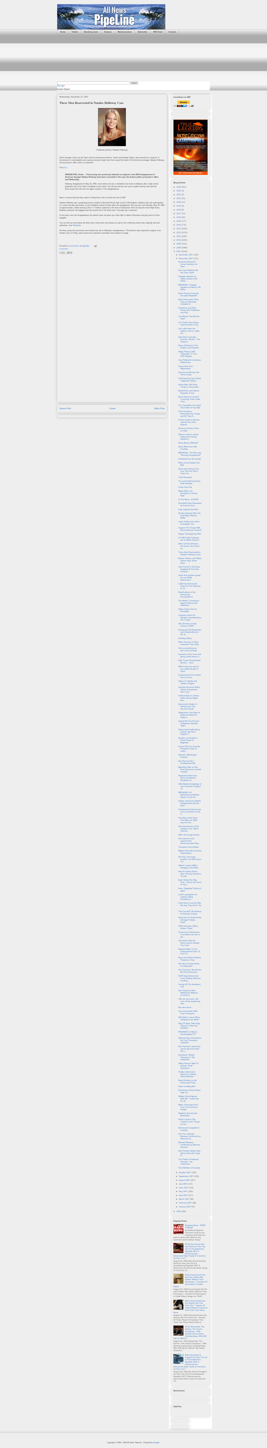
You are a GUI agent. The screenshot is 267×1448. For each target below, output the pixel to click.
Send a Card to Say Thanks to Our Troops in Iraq (189, 1121)
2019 (178, 206)
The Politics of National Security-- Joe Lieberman (188, 1161)
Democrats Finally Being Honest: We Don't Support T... (189, 731)
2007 (178, 251)
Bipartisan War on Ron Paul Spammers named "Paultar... (189, 769)
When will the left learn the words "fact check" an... (189, 546)
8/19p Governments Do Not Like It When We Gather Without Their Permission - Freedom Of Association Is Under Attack (190, 1281)
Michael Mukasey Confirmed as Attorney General (189, 1144)
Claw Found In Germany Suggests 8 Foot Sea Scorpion (189, 569)
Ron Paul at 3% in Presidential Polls (186, 762)
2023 (178, 194)
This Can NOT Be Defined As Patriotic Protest (189, 912)
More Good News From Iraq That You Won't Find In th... (188, 471)
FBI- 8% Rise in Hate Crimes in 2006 (187, 625)
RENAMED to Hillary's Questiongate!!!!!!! (187, 1033)
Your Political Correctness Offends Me (189, 361)
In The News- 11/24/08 (188, 499)
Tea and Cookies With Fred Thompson (187, 1012)
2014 (178, 225)
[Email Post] (95, 246)
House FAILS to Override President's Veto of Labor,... (189, 748)
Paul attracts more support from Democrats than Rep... (189, 840)
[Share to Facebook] (68, 252)
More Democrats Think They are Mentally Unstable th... (188, 301)
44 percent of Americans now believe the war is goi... (189, 934)
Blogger (156, 1442)
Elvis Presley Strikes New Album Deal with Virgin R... (189, 1153)
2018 (178, 210)
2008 (178, 247)
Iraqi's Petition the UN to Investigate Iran (189, 522)
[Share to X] (66, 252)
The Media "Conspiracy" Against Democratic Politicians (189, 603)
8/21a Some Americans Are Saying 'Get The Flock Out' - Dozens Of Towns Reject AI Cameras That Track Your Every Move (190, 1307)
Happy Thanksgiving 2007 (189, 534)
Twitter (75, 32)
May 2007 (183, 1191)
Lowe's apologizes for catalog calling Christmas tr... (187, 896)
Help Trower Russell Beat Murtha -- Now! (189, 661)
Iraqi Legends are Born (188, 509)
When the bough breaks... (189, 835)
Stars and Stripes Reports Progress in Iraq (189, 958)
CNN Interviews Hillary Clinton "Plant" (188, 927)
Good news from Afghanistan (185, 367)
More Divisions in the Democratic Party (187, 1081)
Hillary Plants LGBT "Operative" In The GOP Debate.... (187, 354)
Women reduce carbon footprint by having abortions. (188, 436)
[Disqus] (112, 293)
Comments (63, 249)
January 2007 (185, 1207)
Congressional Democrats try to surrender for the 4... (189, 811)
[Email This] (60, 252)
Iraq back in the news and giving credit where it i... (189, 655)
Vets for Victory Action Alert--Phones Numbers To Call (189, 873)
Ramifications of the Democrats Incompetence (187, 594)
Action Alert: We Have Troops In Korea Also (188, 385)
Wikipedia (77, 225)
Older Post (159, 408)
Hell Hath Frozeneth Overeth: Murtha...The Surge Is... (189, 339)
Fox (65, 168)
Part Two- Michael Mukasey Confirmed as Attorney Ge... (189, 1136)
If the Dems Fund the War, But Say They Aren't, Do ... (189, 905)
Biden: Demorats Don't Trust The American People (188, 1107)
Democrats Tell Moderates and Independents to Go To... (189, 632)
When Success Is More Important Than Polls (188, 643)
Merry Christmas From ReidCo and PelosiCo (188, 346)
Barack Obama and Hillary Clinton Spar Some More (189, 560)
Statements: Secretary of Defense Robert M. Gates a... (189, 714)
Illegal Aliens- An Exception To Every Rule (187, 493)
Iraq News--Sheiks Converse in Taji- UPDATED (186, 1057)
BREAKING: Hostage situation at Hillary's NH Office (189, 287)
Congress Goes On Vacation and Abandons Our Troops (189, 617)
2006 (178, 1211)
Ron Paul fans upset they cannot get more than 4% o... (189, 1048)
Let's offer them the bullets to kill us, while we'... (188, 330)
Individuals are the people (189, 459)
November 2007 (186, 258)
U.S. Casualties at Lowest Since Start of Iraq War (189, 406)
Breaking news (91, 32)
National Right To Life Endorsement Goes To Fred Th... (189, 951)
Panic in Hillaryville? (187, 1086)
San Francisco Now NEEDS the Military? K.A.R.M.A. (188, 992)
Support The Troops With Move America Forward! (189, 529)
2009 (178, 244)
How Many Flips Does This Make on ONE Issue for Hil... (187, 820)
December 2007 (186, 255)
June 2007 (184, 1188)
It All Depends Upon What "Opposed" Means (189, 379)
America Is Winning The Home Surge (188, 373)
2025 (178, 191)
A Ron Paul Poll (185, 487)
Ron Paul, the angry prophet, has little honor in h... (189, 859)
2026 (178, 187)
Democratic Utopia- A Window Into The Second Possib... (187, 706)
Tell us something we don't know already (187, 649)
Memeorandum (125, 32)
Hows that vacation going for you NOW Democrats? (189, 577)
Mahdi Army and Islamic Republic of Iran (188, 392)
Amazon (108, 32)
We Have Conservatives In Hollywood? (188, 965)
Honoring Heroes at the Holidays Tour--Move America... (188, 828)
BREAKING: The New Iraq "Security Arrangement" (189, 454)
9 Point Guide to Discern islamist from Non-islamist (189, 422)
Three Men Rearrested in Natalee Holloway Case (189, 553)
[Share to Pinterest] (71, 252)
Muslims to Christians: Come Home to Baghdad (188, 740)
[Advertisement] (133, 57)
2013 (178, 228)
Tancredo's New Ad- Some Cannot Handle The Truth (188, 942)
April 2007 (183, 1195)
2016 (178, 217)
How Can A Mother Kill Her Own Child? (188, 271)
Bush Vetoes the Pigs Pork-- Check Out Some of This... (189, 882)
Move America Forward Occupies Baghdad (188, 294)
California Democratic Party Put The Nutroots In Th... (189, 586)
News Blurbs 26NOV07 (188, 443)
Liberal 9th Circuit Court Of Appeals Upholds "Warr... (188, 723)
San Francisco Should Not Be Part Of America (189, 971)
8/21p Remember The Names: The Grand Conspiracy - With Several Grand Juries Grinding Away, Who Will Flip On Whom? (189, 1332)
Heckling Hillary (185, 638)
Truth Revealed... (185, 477)
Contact (172, 32)
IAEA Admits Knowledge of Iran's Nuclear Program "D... (189, 786)
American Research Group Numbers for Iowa (187, 264)
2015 (178, 221)
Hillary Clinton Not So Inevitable (187, 610)
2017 (178, 213)
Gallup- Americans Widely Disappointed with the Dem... (189, 803)
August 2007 (185, 1180)
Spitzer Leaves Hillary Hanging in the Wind (188, 866)
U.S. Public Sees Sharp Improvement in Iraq (188, 323)
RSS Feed (157, 32)
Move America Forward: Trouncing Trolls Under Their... (189, 399)
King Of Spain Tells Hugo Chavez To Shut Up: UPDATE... (189, 1025)
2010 (178, 240)
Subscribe (142, 32)
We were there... (185, 1007)
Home (63, 32)
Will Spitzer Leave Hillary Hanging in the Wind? (189, 1018)
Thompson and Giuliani (188, 847)
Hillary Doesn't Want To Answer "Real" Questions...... (188, 1065)
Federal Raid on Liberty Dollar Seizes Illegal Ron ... (188, 697)
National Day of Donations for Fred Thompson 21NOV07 (189, 1040)
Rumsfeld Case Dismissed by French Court (189, 504)
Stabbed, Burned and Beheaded (187, 1114)
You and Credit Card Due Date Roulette (189, 482)
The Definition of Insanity (189, 1168)
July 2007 (183, 1184)
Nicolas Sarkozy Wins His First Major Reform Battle (189, 515)
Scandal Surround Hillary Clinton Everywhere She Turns (189, 689)
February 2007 (185, 1203)
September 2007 (186, 1176)
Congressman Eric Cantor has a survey (189, 676)
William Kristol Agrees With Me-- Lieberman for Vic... (188, 1098)
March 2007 (184, 1199)
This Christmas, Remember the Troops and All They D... (189, 413)
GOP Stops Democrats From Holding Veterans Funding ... (189, 978)
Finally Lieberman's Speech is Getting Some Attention (187, 1074)
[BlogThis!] (63, 252)
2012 (178, 232)
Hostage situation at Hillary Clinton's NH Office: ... (187, 278)
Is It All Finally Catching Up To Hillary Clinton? (188, 538)
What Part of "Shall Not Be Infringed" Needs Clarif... (189, 919)
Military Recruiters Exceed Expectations (189, 852)
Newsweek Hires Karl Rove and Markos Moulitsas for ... (187, 777)
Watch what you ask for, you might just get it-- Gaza (188, 668)
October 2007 (185, 1172)
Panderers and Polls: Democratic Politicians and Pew (189, 310)
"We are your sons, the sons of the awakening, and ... (189, 1001)
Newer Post (65, 408)
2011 (178, 236)
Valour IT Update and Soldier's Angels (187, 682)
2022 (178, 198)
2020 (178, 202)
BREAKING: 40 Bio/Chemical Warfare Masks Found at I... (188, 794)
